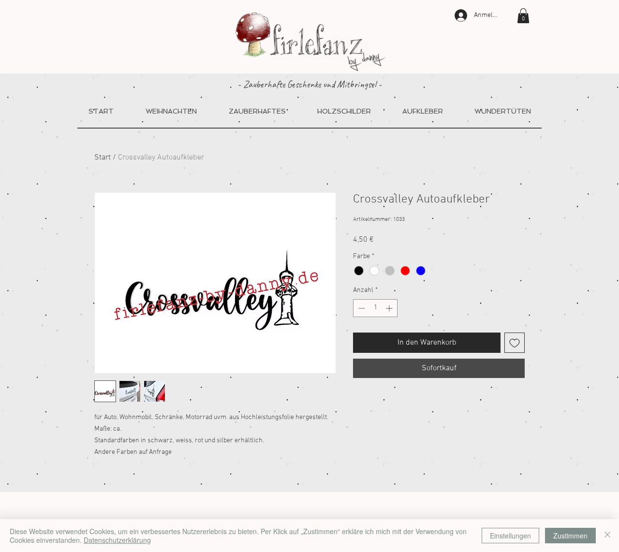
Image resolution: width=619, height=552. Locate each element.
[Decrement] (360, 308)
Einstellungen (510, 535)
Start (102, 157)
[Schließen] (607, 535)
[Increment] (390, 308)
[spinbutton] (375, 308)
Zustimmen (570, 535)
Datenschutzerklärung (117, 540)
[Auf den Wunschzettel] (514, 343)
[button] (523, 15)
